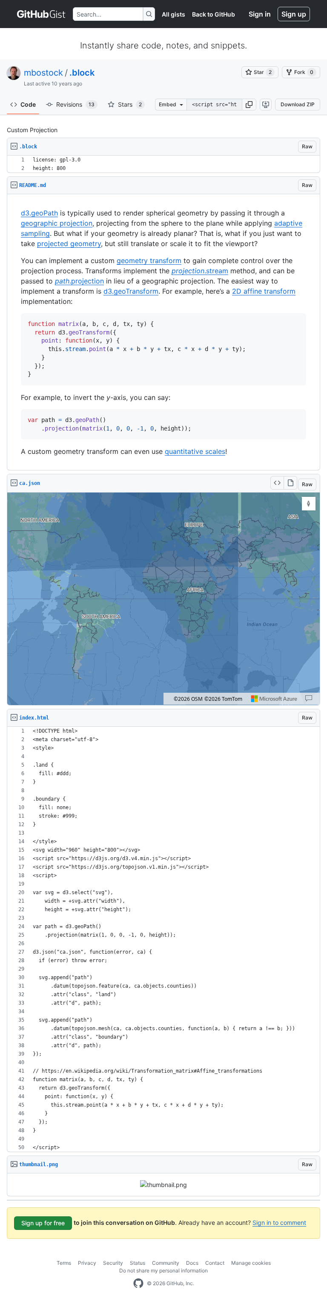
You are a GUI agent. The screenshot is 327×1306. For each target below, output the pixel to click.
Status (137, 1263)
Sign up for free (43, 1223)
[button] (249, 104)
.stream (200, 270)
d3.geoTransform (130, 291)
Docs (192, 1263)
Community (165, 1263)
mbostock (43, 73)
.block (82, 73)
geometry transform (149, 260)
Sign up (293, 14)
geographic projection (56, 223)
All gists (173, 14)
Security (113, 1263)
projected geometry (69, 243)
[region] (163, 164)
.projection (79, 281)
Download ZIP (298, 104)
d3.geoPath (39, 213)
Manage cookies (251, 1263)
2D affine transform (263, 291)
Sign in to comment (279, 1222)
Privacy (87, 1263)
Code (28, 104)
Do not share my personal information (163, 1270)
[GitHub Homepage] (138, 1283)
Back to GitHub (213, 14)
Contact (214, 1263)
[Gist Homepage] (41, 14)
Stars (130, 104)
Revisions (75, 104)
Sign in (260, 14)
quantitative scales (195, 451)
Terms (64, 1263)
